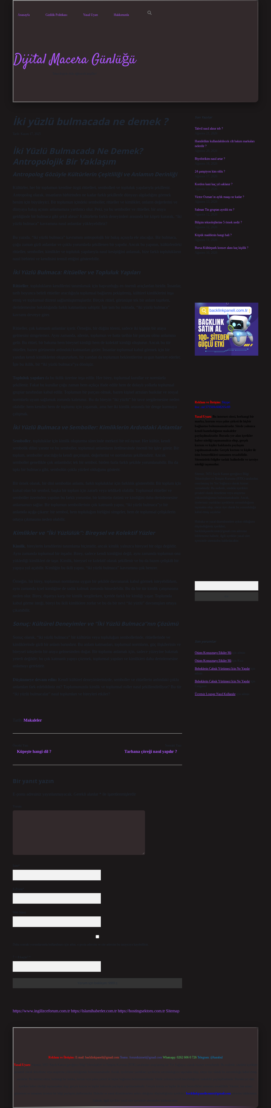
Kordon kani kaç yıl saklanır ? (213, 184)
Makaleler (33, 720)
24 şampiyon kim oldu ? (210, 171)
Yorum (17, 806)
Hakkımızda (121, 15)
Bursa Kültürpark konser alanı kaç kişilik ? (221, 248)
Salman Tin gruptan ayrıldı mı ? (214, 209)
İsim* (16, 866)
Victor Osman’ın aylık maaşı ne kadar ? (219, 197)
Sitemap (172, 1011)
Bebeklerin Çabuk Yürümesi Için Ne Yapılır (222, 668)
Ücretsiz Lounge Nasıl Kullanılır (215, 694)
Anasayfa (24, 15)
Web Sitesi (19, 912)
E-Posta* (18, 889)
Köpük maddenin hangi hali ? (213, 235)
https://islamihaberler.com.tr (94, 1011)
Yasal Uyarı (90, 15)
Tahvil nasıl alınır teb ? (209, 128)
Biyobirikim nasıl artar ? (210, 159)
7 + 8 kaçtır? (22, 957)
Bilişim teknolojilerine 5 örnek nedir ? (218, 222)
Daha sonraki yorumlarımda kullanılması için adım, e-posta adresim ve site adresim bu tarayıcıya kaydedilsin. (81, 944)
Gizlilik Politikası (56, 15)
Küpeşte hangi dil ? (34, 751)
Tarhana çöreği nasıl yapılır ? (150, 751)
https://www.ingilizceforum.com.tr (41, 1011)
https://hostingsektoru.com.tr (141, 1011)
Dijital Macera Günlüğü (74, 60)
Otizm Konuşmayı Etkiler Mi (213, 653)
